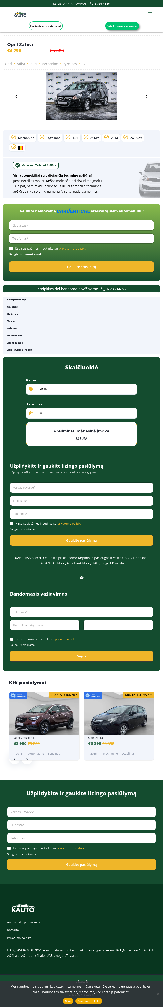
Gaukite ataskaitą (81, 266)
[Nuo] (158, 994)
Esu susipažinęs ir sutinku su (50, 248)
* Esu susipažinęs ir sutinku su (49, 523)
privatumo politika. (69, 523)
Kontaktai (13, 930)
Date (13, 633)
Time (86, 633)
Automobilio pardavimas (23, 922)
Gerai (68, 1001)
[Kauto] (20, 14)
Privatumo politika (19, 938)
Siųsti (81, 656)
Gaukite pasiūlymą (81, 540)
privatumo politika (72, 248)
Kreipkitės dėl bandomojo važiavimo (81, 288)
